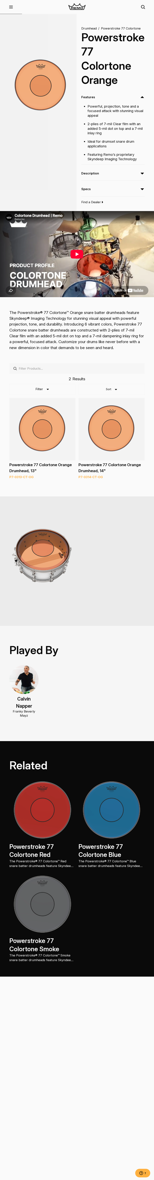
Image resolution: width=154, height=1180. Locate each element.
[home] (77, 7)
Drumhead (89, 28)
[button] (11, 7)
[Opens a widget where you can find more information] (142, 1173)
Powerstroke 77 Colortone (121, 28)
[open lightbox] (40, 85)
